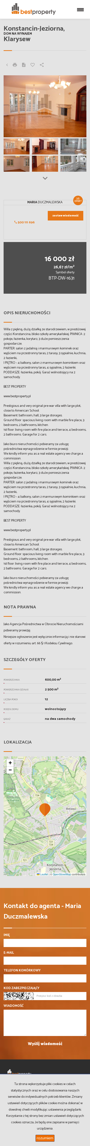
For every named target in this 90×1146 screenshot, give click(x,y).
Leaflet (44, 874)
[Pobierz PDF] (23, 65)
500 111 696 (26, 222)
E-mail (9, 953)
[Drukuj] (15, 65)
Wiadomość (14, 1006)
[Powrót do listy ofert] (7, 65)
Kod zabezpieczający (21, 988)
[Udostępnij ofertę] (41, 65)
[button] (45, 809)
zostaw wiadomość (65, 216)
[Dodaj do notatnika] (32, 65)
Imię (7, 935)
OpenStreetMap (62, 874)
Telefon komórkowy (22, 970)
